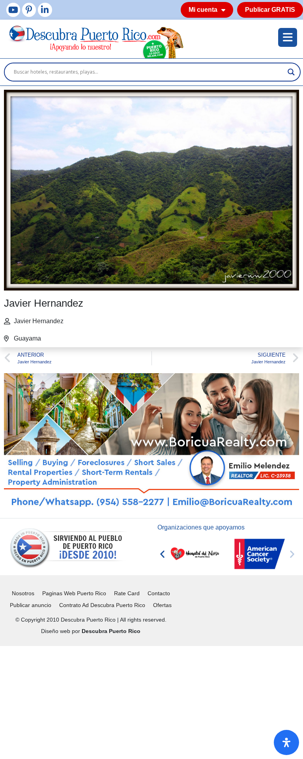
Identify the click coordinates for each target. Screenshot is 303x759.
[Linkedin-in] (45, 10)
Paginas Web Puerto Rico (74, 593)
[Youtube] (13, 10)
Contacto (159, 593)
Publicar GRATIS (270, 9)
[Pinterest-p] (29, 10)
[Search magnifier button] (291, 72)
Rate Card (127, 593)
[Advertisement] (151, 701)
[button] (162, 554)
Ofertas (162, 605)
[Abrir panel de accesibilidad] (286, 742)
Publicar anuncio (30, 605)
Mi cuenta (203, 9)
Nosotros (23, 593)
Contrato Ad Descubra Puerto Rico (102, 605)
